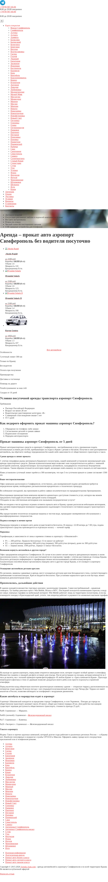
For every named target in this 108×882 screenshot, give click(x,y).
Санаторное (16, 151)
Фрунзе (14, 177)
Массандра (15, 97)
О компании (10, 203)
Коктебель (15, 75)
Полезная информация (15, 853)
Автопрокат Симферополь (17, 827)
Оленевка (15, 123)
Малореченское (17, 92)
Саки (13, 149)
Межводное (16, 99)
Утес (13, 168)
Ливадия (14, 87)
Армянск (15, 37)
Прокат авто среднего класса (18, 860)
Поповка (14, 139)
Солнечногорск (17, 158)
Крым (13, 189)
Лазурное (15, 85)
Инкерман (15, 66)
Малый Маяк (16, 94)
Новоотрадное (17, 113)
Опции (8, 194)
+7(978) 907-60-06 (8, 7)
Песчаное (15, 135)
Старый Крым (17, 161)
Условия (9, 199)
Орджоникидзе (17, 127)
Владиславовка (17, 52)
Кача (13, 73)
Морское (14, 106)
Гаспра (14, 54)
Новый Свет (16, 118)
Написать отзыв (7, 874)
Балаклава (15, 40)
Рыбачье (14, 146)
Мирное (14, 101)
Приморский (16, 144)
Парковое (15, 130)
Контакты (9, 206)
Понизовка (15, 137)
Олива (13, 125)
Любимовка (16, 90)
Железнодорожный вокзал (39, 715)
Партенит (15, 132)
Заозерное (15, 63)
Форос (13, 173)
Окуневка (15, 120)
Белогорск (15, 44)
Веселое (14, 49)
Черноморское (17, 180)
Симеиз (14, 156)
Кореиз (14, 80)
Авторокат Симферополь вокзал (19, 829)
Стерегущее (16, 163)
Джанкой (15, 59)
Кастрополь (16, 68)
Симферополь (17, 30)
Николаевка (16, 111)
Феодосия (15, 175)
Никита (14, 108)
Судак (13, 165)
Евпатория (15, 61)
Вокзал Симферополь (20, 28)
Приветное (15, 142)
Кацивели (15, 71)
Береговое (15, 47)
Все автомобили (54, 350)
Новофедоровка (18, 116)
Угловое (14, 170)
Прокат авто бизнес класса (17, 857)
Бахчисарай (16, 42)
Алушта (14, 35)
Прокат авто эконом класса (17, 862)
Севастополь (16, 154)
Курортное (15, 82)
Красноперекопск (18, 78)
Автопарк (9, 192)
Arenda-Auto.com (28, 867)
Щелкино (15, 184)
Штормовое (16, 182)
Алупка (14, 33)
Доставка (9, 196)
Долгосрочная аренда (14, 855)
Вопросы (9, 201)
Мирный (9, 786)
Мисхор (14, 104)
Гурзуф (14, 56)
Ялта (13, 187)
